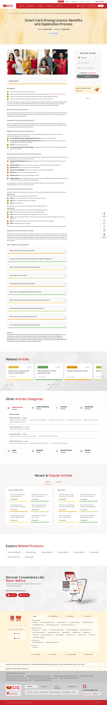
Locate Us (35, 692)
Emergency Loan (76, 632)
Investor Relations (66, 692)
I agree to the (88, 72)
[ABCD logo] (13, 687)
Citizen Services (24, 13)
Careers (88, 1)
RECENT (48, 481)
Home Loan (35, 622)
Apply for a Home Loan (63, 552)
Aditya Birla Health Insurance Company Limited (65, 676)
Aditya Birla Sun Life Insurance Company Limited (39, 676)
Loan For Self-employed (38, 637)
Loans (20, 5)
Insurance (40, 5)
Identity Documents (34, 13)
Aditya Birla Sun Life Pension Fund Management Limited (43, 678)
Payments (49, 5)
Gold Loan (35, 647)
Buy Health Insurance (79, 552)
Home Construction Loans (52, 625)
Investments (29, 5)
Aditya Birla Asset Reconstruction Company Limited (18, 680)
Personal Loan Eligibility (72, 629)
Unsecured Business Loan (52, 642)
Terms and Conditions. (91, 72)
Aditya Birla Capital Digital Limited (42, 680)
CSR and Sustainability (54, 692)
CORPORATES (74, 1)
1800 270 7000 (100, 1)
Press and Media (43, 692)
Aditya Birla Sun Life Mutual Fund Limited (16, 678)
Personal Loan (36, 629)
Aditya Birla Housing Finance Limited (15, 676)
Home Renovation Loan (38, 625)
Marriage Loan (86, 632)
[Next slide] (12, 384)
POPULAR (58, 482)
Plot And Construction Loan (68, 625)
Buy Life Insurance (94, 552)
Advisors (81, 1)
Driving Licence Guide (45, 13)
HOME (10, 13)
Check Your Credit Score (13, 557)
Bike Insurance (49, 94)
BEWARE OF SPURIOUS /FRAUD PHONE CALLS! (17, 668)
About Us (58, 5)
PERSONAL (61, 1)
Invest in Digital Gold (31, 552)
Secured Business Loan (38, 642)
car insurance (59, 94)
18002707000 (13, 694)
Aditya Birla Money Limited (86, 676)
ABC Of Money (16, 13)
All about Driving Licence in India (77, 371)
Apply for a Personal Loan (14, 552)
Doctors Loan (92, 635)
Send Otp (87, 76)
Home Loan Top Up (61, 622)
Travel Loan (35, 635)
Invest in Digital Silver (47, 552)
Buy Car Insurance (29, 557)
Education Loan (66, 632)
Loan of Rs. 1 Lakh (70, 635)
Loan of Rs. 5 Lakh (81, 635)
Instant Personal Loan (85, 629)
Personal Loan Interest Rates (57, 629)
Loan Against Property (74, 622)
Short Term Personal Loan (39, 632)
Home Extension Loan (88, 622)
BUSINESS (67, 1)
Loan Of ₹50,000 (60, 635)
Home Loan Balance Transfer (47, 622)
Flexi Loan (44, 629)
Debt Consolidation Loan (53, 632)
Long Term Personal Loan (47, 635)
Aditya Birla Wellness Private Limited (69, 678)
